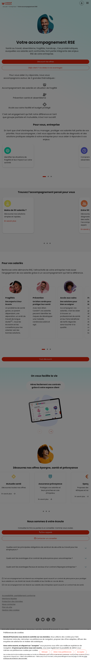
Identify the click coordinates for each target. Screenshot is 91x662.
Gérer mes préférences (62, 652)
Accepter (80, 652)
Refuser (45, 652)
